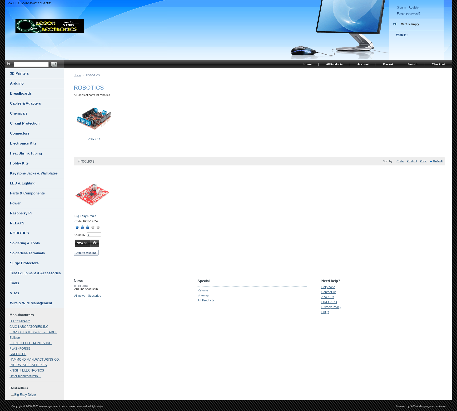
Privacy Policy (331, 307)
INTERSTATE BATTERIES (28, 365)
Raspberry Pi (21, 213)
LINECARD (329, 302)
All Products (206, 300)
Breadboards (21, 93)
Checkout (438, 64)
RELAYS (17, 223)
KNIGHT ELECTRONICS (27, 370)
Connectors (20, 133)
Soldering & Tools (25, 243)
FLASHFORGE (20, 348)
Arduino (17, 83)
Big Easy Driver (85, 216)
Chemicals (18, 113)
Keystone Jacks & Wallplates (34, 173)
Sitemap (203, 295)
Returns (203, 290)
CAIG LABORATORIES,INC (29, 327)
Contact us (328, 292)
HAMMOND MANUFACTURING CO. (35, 359)
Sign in (401, 7)
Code (400, 161)
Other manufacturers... (25, 376)
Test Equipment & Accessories (35, 273)
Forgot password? (408, 13)
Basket (388, 64)
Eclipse (15, 337)
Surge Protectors (24, 263)
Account (363, 64)
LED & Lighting (22, 183)
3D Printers (19, 73)
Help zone (328, 287)
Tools (14, 283)
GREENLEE (18, 354)
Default (438, 161)
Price (423, 161)
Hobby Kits (19, 163)
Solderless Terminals (27, 253)
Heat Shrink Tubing (26, 153)
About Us (327, 297)
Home (77, 75)
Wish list (401, 35)
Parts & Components (27, 193)
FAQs (325, 312)
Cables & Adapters (25, 103)
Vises (14, 293)
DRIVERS (94, 138)
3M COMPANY (20, 321)
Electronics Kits (23, 143)
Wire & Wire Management (31, 303)
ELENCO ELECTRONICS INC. (31, 343)
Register (414, 7)
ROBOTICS (19, 233)
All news (79, 295)
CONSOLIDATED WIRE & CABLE (33, 332)
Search (412, 64)
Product (412, 161)
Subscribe (94, 295)
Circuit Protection (25, 123)
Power (15, 203)
